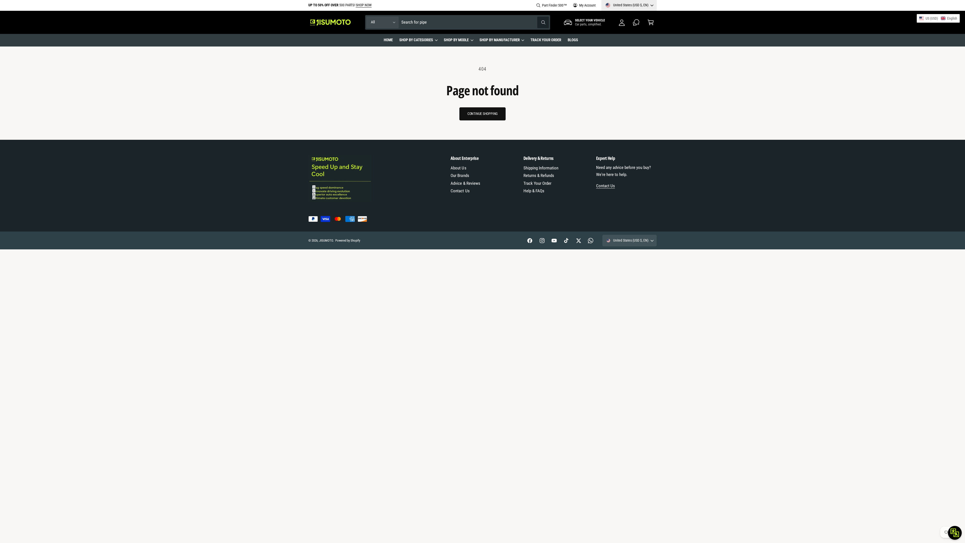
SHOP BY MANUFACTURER (499, 40)
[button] (650, 22)
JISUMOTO (326, 240)
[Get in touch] (636, 22)
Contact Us (460, 191)
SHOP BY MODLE (456, 40)
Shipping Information (540, 168)
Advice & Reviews (465, 183)
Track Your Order (537, 183)
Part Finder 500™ (554, 5)
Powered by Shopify (347, 240)
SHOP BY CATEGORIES (416, 40)
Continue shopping (482, 114)
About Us (458, 168)
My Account (587, 5)
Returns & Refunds (538, 175)
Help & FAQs (533, 191)
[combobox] (475, 22)
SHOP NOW (364, 5)
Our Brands (460, 175)
